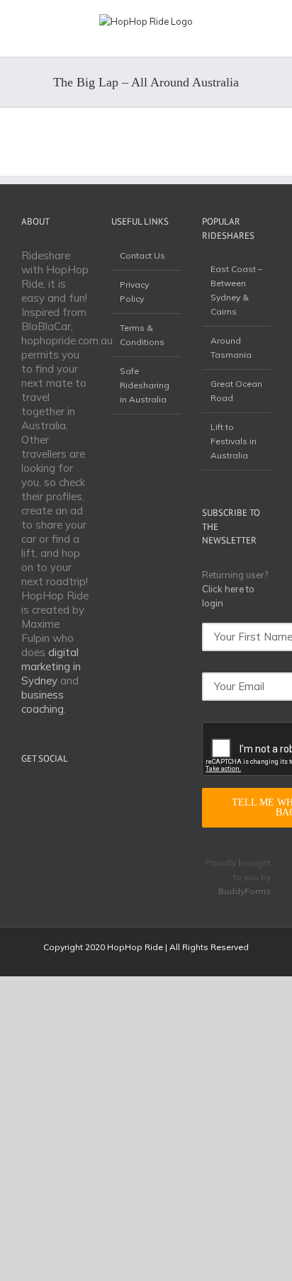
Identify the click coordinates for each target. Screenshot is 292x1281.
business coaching (42, 702)
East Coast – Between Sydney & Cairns (236, 290)
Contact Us (142, 255)
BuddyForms (244, 891)
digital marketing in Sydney (51, 666)
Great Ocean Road (236, 390)
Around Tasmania (231, 347)
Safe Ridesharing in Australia (144, 385)
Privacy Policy (134, 291)
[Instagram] (65, 792)
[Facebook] (47, 792)
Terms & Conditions (142, 334)
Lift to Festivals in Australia (233, 441)
